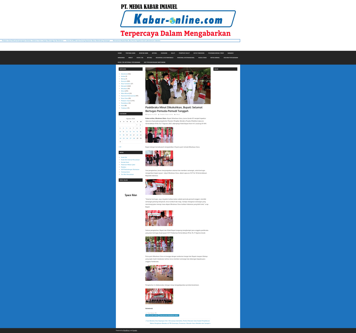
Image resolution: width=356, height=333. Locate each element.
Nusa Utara (202, 57)
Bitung (149, 57)
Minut (130, 57)
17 (120, 135)
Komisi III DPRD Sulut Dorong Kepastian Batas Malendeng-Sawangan (58, 40)
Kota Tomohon (199, 53)
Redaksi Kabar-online (166, 114)
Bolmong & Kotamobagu (164, 57)
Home (120, 53)
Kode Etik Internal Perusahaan (129, 62)
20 (130, 135)
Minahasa (121, 57)
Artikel (154, 53)
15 (137, 132)
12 (127, 132)
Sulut (173, 53)
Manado (231, 53)
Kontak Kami (143, 53)
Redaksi (123, 167)
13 (130, 132)
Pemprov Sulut (184, 53)
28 (134, 138)
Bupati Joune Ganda (152, 315)
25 (124, 138)
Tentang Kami (130, 53)
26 (127, 138)
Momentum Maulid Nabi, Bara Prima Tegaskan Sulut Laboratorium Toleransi (107, 40)
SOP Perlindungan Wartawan (154, 62)
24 (120, 138)
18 (123, 135)
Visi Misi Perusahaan (231, 57)
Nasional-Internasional (186, 57)
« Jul (120, 147)
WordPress (126, 330)
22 (137, 135)
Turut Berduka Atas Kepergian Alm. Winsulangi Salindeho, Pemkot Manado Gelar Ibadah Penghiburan (178, 321)
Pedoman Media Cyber (216, 53)
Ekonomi (164, 53)
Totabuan (124, 108)
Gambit (135, 330)
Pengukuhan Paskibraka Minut (169, 315)
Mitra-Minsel (215, 57)
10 (120, 132)
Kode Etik (140, 57)
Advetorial (124, 74)
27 (130, 138)
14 (134, 132)
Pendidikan (124, 103)
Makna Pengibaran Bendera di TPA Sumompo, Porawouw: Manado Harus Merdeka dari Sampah (180, 323)
